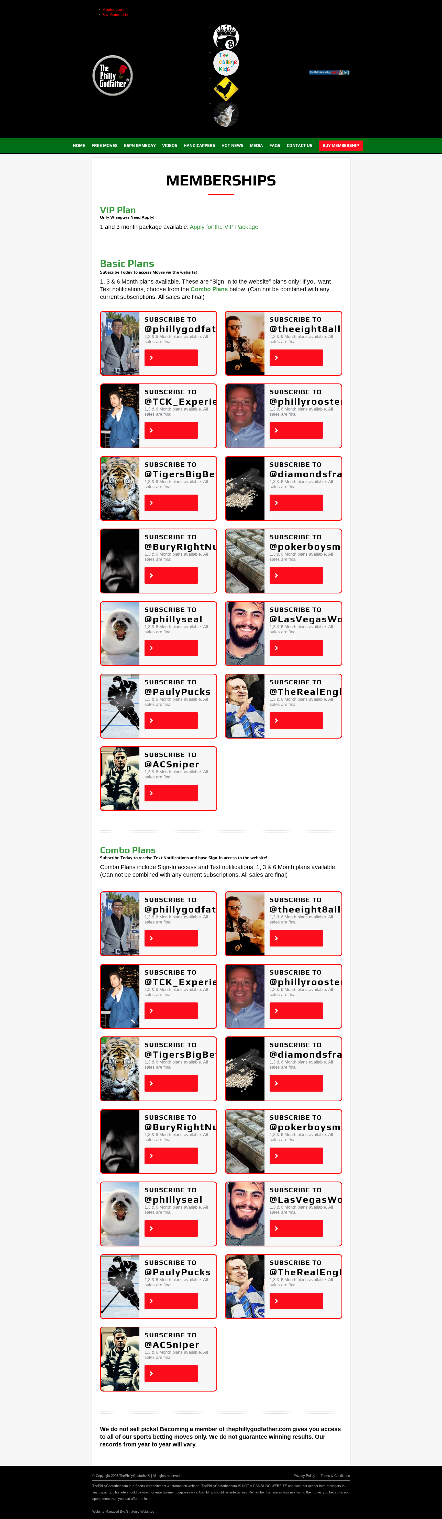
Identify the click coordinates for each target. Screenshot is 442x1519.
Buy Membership (115, 15)
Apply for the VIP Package (224, 227)
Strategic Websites (140, 1511)
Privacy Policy (304, 1476)
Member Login (113, 9)
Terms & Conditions (335, 1476)
